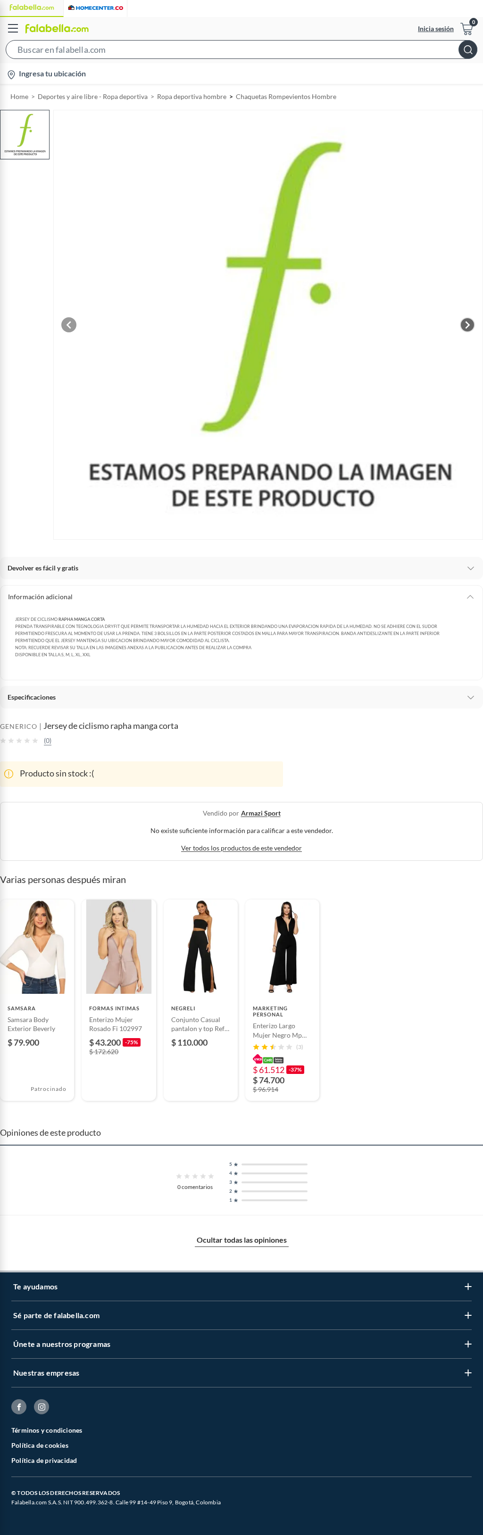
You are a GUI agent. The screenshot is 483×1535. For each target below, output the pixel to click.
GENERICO (18, 726)
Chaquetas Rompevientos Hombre (286, 96)
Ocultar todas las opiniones (242, 1239)
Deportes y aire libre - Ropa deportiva (93, 96)
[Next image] (467, 324)
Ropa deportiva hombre (191, 96)
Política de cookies (39, 1445)
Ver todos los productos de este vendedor (241, 848)
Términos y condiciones (46, 1430)
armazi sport (261, 813)
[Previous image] (68, 324)
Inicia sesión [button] (436, 29)
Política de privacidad (44, 1460)
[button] (241, 51)
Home (19, 96)
